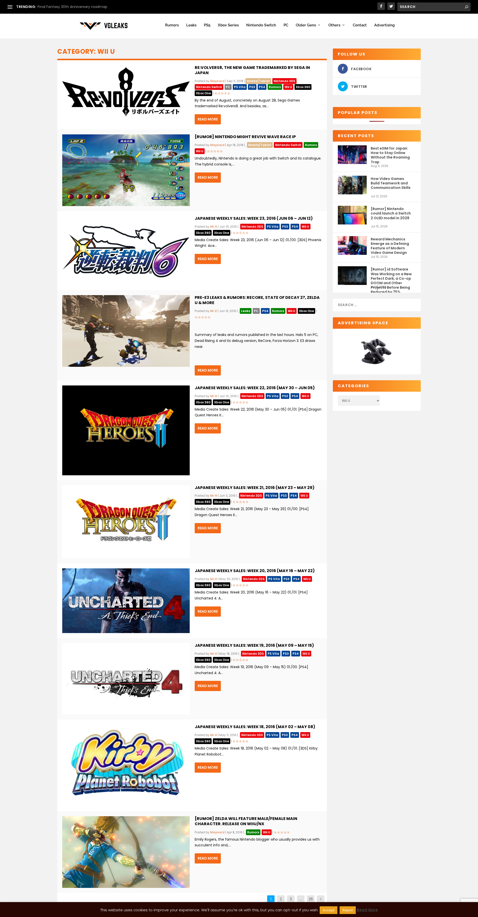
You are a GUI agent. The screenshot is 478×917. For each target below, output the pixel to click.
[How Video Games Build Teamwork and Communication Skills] (352, 185)
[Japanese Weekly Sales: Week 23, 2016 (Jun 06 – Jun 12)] (126, 250)
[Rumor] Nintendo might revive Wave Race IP (245, 137)
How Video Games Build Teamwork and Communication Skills (391, 183)
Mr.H (213, 226)
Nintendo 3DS (284, 81)
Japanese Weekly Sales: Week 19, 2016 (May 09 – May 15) (254, 645)
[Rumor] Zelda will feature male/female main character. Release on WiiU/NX (246, 821)
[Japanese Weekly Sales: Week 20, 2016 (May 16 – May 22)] (126, 600)
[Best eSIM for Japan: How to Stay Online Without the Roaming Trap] (352, 154)
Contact (360, 25)
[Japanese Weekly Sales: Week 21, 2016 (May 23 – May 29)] (126, 522)
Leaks (191, 25)
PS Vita (239, 87)
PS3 (252, 87)
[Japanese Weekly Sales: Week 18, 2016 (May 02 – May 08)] (126, 765)
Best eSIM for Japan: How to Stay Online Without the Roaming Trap (390, 155)
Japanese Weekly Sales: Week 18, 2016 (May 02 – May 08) (255, 727)
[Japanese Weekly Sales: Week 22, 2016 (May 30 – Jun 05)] (126, 430)
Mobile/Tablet (258, 81)
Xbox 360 (303, 87)
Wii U (288, 87)
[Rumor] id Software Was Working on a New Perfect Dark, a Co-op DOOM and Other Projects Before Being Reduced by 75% (391, 276)
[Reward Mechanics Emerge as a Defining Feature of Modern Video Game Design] (352, 245)
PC (286, 25)
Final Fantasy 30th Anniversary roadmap (72, 6)
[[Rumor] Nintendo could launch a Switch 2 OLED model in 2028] (352, 215)
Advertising (384, 25)
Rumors (172, 25)
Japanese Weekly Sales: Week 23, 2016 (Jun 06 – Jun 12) (254, 218)
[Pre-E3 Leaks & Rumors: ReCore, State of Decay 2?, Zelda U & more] (126, 331)
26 (311, 899)
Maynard (217, 81)
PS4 (262, 87)
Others (334, 25)
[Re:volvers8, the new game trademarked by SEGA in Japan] (126, 91)
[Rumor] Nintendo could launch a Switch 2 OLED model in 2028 (391, 213)
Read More (208, 119)
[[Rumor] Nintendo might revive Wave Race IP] (126, 170)
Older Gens (306, 25)
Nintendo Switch (261, 25)
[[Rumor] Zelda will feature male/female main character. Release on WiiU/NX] (126, 852)
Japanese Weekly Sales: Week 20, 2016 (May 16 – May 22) (255, 571)
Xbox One (203, 93)
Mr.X (213, 311)
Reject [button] (348, 910)
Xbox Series (228, 25)
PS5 (207, 25)
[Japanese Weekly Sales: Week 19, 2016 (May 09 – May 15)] (126, 678)
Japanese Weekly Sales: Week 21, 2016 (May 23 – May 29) (254, 487)
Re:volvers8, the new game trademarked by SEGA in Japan (252, 70)
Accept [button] (328, 910)
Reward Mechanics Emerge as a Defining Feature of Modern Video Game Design (390, 246)
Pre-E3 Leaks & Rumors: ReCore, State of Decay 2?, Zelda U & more (257, 300)
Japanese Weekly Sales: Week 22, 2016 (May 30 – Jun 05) (255, 388)
